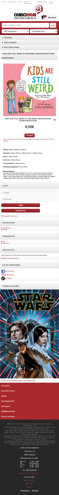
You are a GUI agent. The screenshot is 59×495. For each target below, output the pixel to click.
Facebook (10, 271)
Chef (30, 487)
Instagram (10, 275)
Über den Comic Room (30, 473)
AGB (20, 2)
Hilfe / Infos (51, 2)
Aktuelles (8, 38)
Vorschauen (5, 406)
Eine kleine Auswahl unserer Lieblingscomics (19, 380)
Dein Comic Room (11, 47)
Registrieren (21, 211)
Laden (30, 484)
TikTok (9, 278)
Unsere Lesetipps (8, 416)
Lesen (5, 229)
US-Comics (5, 386)
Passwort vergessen (10, 216)
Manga (3, 396)
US (4, 241)
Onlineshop (30, 480)
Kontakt (35, 491)
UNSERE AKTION (7, 411)
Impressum (25, 491)
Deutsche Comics (8, 391)
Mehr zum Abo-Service (11, 258)
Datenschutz (42, 2)
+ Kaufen (29, 135)
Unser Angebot (10, 42)
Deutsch (6, 243)
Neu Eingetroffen (7, 401)
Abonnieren (7, 228)
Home (4, 2)
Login (20, 205)
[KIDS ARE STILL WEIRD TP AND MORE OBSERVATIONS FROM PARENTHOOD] (29, 90)
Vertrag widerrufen (28, 2)
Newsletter (12, 2)
